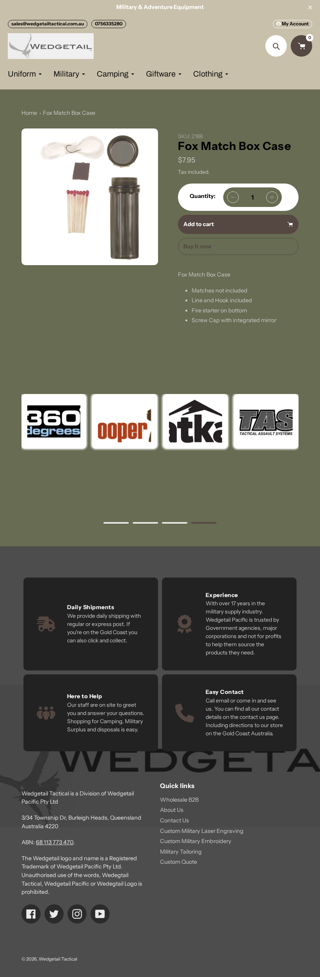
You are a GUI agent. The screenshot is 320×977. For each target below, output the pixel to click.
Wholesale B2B (179, 799)
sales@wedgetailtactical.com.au (47, 24)
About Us (171, 809)
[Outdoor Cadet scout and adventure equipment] (53, 421)
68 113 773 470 (54, 842)
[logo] (124, 421)
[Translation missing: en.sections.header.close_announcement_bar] (310, 7)
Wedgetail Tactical (58, 959)
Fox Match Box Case (69, 112)
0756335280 (109, 24)
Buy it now (197, 246)
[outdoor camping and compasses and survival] (195, 421)
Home (29, 112)
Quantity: (202, 196)
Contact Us (174, 820)
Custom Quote (178, 861)
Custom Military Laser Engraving (202, 830)
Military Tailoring (181, 851)
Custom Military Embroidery (195, 841)
